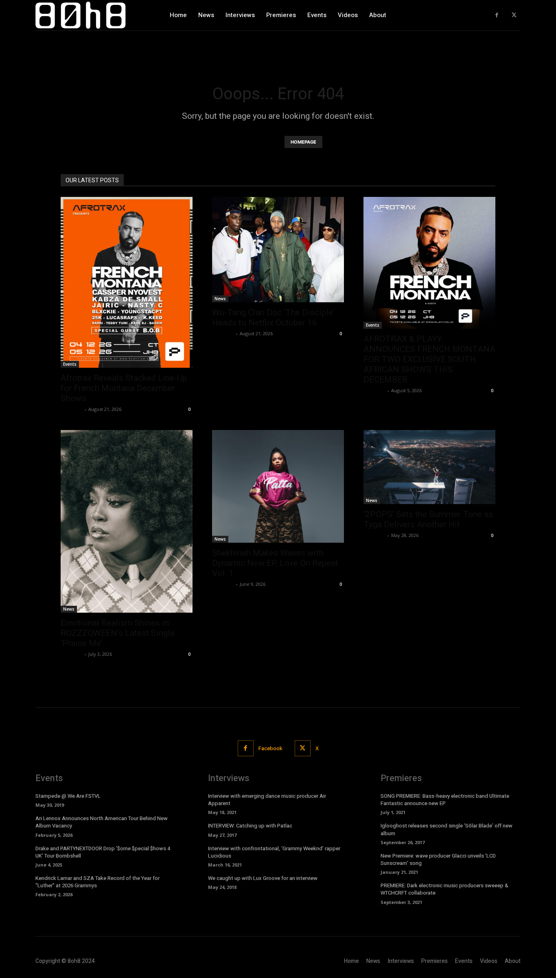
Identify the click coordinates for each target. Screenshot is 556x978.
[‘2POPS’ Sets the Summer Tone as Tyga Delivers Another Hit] (429, 467)
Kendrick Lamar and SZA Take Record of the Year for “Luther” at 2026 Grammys (97, 881)
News (220, 298)
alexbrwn (72, 409)
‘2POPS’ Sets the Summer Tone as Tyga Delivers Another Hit (428, 519)
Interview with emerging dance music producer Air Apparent (267, 799)
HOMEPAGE (303, 142)
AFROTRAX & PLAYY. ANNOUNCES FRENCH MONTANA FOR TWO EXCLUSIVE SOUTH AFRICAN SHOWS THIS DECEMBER (429, 359)
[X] (514, 15)
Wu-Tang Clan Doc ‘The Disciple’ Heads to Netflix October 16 (273, 317)
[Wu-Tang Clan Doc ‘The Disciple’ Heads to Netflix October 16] (278, 249)
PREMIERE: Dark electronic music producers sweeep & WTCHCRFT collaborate (444, 889)
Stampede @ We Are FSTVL (68, 796)
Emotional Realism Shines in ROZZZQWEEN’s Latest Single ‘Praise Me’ (118, 633)
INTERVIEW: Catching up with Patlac (250, 826)
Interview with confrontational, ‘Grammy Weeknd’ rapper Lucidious (274, 852)
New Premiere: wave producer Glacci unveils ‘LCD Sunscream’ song (438, 859)
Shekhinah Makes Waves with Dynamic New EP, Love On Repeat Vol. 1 (275, 563)
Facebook (270, 748)
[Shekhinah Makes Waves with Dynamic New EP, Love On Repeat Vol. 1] (278, 486)
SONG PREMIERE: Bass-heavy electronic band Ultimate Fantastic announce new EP (445, 799)
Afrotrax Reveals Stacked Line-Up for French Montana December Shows (124, 388)
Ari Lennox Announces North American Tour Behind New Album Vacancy (101, 822)
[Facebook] (496, 15)
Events (70, 364)
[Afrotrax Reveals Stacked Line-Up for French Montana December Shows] (127, 282)
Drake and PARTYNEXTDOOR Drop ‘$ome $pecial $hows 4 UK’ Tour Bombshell (102, 852)
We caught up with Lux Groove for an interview (262, 878)
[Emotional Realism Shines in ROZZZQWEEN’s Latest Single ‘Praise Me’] (127, 521)
